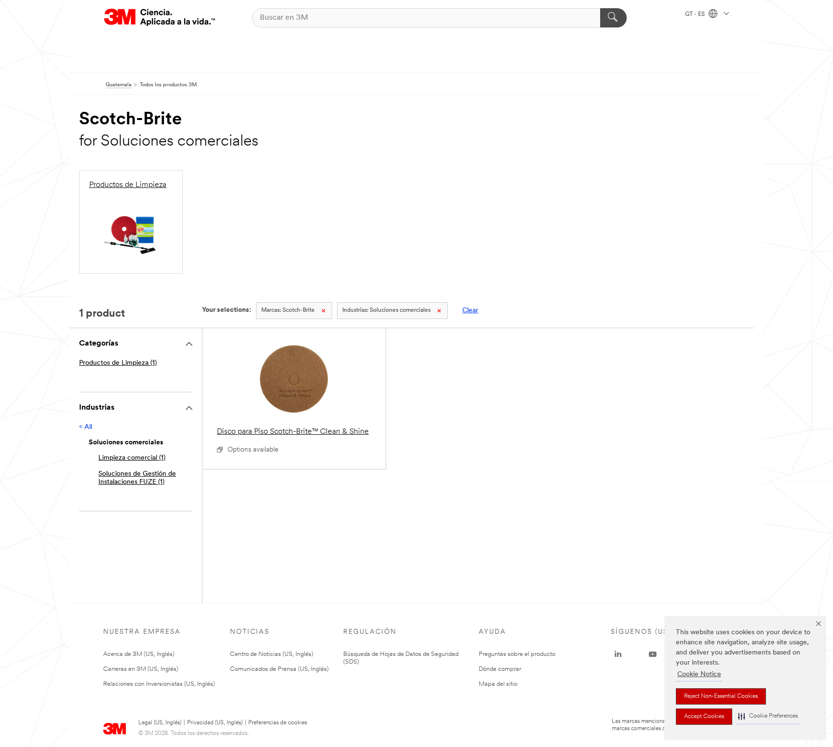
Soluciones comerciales (386, 310)
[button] (768, 716)
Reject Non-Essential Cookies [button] (721, 696)
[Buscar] (613, 17)
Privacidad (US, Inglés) (214, 723)
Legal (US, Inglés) (159, 723)
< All (85, 427)
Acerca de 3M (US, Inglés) (139, 654)
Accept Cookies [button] (704, 717)
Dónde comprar (500, 669)
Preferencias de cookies (277, 723)
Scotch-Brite (288, 310)
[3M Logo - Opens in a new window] (159, 17)
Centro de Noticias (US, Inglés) (271, 654)
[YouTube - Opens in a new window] (652, 654)
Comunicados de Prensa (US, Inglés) (279, 669)
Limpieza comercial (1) (131, 458)
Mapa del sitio (498, 684)
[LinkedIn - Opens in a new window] (618, 654)
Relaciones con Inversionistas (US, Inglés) (159, 684)
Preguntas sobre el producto (517, 654)
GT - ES (695, 14)
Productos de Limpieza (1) (118, 363)
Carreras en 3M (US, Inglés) (140, 669)
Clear (470, 310)
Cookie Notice (699, 674)
